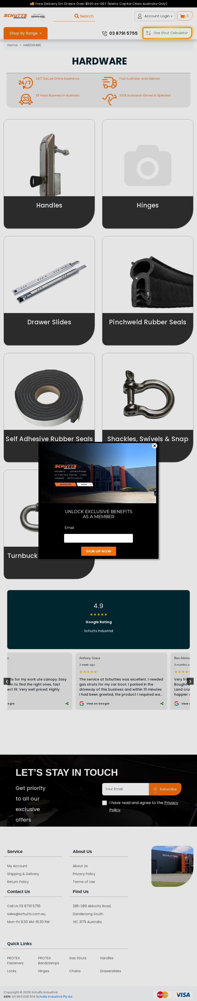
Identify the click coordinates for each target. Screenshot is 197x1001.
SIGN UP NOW (98, 551)
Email (69, 528)
